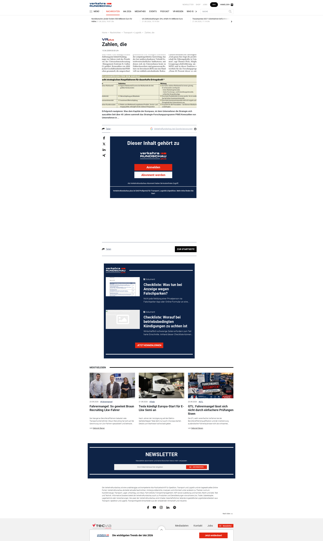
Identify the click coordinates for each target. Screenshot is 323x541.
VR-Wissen (178, 11)
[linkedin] (167, 507)
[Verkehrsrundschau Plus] (108, 39)
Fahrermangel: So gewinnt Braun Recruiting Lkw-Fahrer (112, 408)
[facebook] (148, 507)
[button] (161, 528)
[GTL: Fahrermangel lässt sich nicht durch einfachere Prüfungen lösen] (210, 385)
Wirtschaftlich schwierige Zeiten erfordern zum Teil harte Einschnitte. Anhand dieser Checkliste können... (168, 333)
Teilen (108, 129)
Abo (214, 5)
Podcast (164, 11)
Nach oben (226, 514)
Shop (198, 5)
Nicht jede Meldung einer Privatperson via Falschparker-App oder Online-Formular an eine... (166, 300)
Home (104, 32)
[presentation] (231, 21)
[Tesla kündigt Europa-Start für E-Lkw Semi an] (161, 385)
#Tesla (152, 402)
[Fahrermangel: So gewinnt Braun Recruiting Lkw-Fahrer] (112, 385)
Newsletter (188, 5)
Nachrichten (113, 11)
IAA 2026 (127, 11)
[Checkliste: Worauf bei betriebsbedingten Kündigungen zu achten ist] (123, 319)
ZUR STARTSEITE (186, 249)
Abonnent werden (153, 175)
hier (153, 193)
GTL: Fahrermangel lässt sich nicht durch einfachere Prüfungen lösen (210, 410)
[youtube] (154, 507)
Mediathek (140, 11)
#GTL (201, 402)
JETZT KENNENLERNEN (149, 345)
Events (153, 11)
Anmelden (153, 167)
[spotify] (174, 507)
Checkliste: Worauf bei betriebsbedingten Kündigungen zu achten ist (165, 321)
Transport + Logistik (132, 32)
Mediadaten (182, 525)
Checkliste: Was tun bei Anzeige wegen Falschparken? (163, 289)
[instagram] (161, 507)
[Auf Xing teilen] (104, 155)
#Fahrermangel (106, 402)
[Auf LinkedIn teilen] (104, 150)
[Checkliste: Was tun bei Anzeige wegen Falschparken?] (123, 286)
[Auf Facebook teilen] (104, 138)
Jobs (205, 5)
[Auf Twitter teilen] (104, 144)
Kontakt (198, 525)
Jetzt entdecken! (213, 535)
